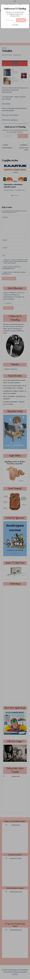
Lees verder (15, 24)
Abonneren (21, 20)
